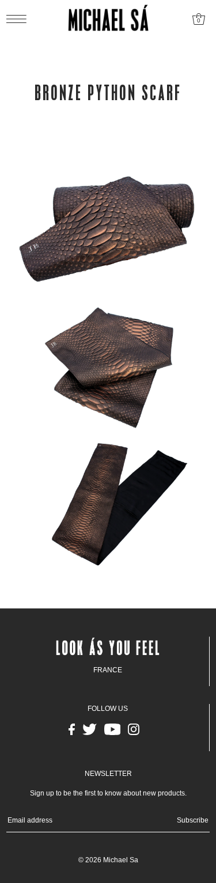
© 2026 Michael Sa (108, 860)
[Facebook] (72, 729)
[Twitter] (89, 729)
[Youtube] (112, 729)
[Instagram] (133, 729)
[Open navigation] (19, 18)
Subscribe (193, 820)
